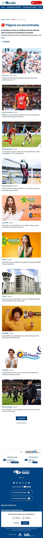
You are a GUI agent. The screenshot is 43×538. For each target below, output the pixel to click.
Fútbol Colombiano (7, 112)
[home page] (21, 472)
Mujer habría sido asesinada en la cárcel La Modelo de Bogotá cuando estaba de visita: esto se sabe (21, 300)
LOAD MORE (21, 418)
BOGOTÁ (4, 259)
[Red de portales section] (40, 505)
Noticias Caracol (5, 19)
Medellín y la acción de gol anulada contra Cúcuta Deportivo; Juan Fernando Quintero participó (21, 115)
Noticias (18, 518)
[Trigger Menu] (2, 2)
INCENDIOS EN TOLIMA (30, 7)
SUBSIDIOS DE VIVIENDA (14, 7)
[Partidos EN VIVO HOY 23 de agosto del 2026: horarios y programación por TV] (21, 60)
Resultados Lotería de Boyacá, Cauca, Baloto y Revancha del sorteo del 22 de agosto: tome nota (20, 226)
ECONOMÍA (5, 222)
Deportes (27, 518)
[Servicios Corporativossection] (40, 510)
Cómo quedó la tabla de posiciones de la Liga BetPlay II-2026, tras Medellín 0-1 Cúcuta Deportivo (21, 152)
